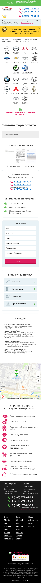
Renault (19, 532)
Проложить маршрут (27, 23)
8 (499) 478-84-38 (30, 16)
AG (28, 580)
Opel (6, 517)
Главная (5, 40)
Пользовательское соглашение (10, 492)
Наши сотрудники (10, 484)
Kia (5, 523)
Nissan (19, 529)
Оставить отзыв (13, 166)
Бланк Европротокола (17, 207)
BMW (30, 523)
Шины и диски (17, 289)
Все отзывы (29, 166)
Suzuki (19, 539)
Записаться (20, 261)
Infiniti (31, 526)
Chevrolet (20, 520)
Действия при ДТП (16, 203)
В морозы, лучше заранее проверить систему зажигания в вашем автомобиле (24, 31)
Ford (18, 517)
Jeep (6, 529)
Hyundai (7, 526)
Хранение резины (19, 304)
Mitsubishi (8, 539)
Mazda (7, 520)
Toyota (19, 536)
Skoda (30, 517)
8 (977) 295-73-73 (30, 11)
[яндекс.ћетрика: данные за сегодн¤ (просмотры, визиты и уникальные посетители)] (15, 553)
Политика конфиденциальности (30, 492)
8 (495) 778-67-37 (30, 8)
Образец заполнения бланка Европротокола (20, 212)
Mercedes (8, 536)
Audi (18, 523)
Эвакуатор (16, 296)
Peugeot (19, 526)
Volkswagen (33, 520)
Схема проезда (9, 489)
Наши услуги (16, 40)
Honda (7, 532)
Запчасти (16, 281)
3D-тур (6, 486)
